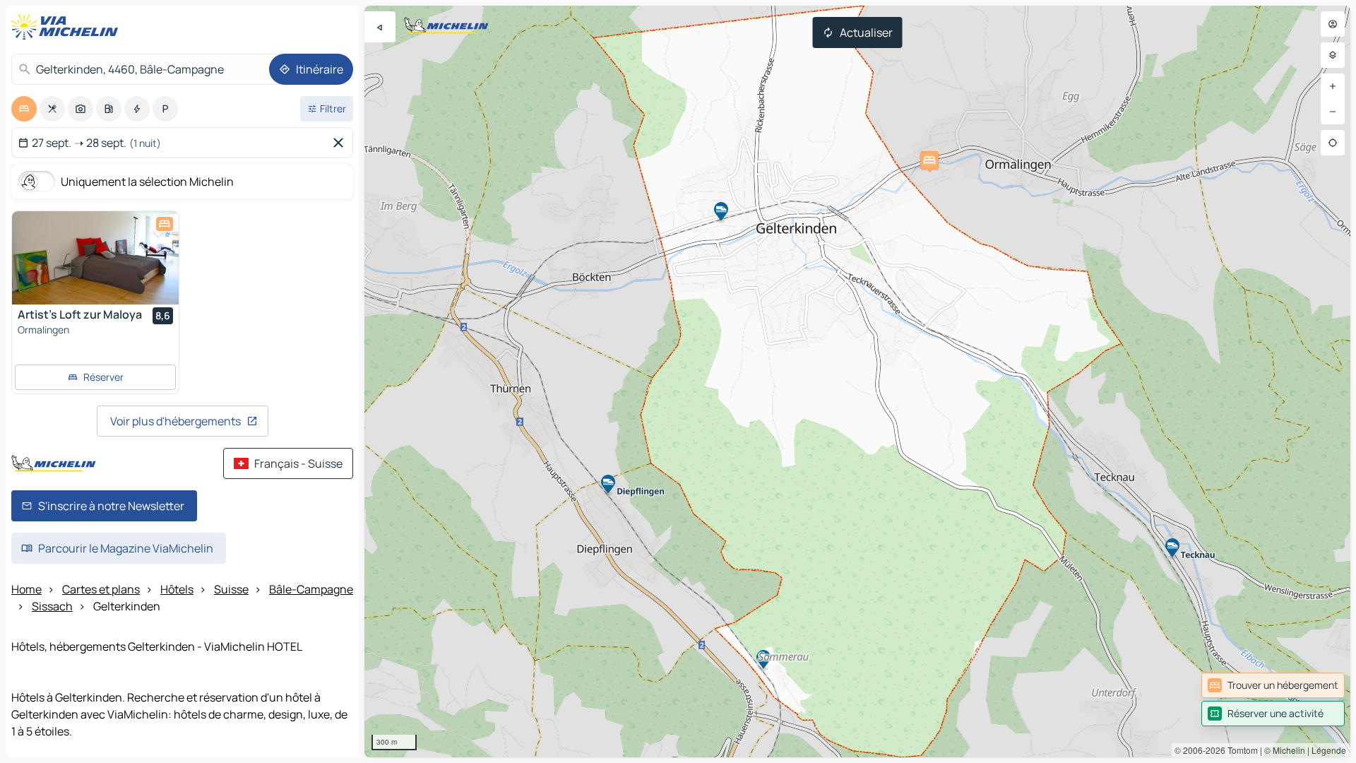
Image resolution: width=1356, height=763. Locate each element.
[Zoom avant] (1333, 86)
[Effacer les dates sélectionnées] (341, 142)
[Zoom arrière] (1333, 111)
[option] (24, 109)
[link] (1273, 685)
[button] (929, 160)
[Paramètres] (1333, 55)
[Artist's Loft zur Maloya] (95, 257)
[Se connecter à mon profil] (1333, 24)
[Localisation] (1333, 142)
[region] (857, 381)
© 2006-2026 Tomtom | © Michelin (1239, 750)
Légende (1329, 750)
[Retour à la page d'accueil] (67, 26)
